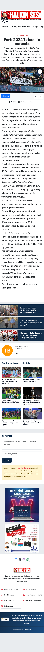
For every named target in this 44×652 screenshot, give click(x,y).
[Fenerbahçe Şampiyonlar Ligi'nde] (11, 393)
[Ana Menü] (7, 22)
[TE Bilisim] (7, 350)
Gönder (6, 460)
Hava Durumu (31, 589)
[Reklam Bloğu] (22, 505)
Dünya (35, 27)
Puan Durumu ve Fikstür (34, 595)
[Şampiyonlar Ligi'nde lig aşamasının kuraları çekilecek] (32, 414)
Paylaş (7, 96)
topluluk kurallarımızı (22, 468)
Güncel (5, 27)
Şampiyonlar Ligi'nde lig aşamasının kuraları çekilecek (32, 423)
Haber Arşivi (8, 606)
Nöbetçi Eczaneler (11, 589)
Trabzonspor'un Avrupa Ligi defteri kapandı (9, 381)
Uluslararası (22, 35)
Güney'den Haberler (20, 27)
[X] (20, 560)
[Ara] (3, 22)
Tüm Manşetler (9, 600)
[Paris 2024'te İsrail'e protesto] (22, 80)
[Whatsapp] (28, 560)
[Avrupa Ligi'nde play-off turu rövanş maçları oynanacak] (32, 393)
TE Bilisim (14, 102)
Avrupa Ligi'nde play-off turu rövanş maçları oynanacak (32, 402)
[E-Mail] (16, 354)
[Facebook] (16, 560)
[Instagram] (24, 560)
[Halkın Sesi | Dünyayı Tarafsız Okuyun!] (21, 15)
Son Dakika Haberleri (33, 600)
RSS (6, 619)
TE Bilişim (27, 630)
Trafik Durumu (9, 595)
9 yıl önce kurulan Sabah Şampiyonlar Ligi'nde (10, 423)
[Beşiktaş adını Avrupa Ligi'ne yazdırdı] (32, 372)
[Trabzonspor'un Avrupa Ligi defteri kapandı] (11, 372)
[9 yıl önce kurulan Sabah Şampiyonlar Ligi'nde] (11, 414)
